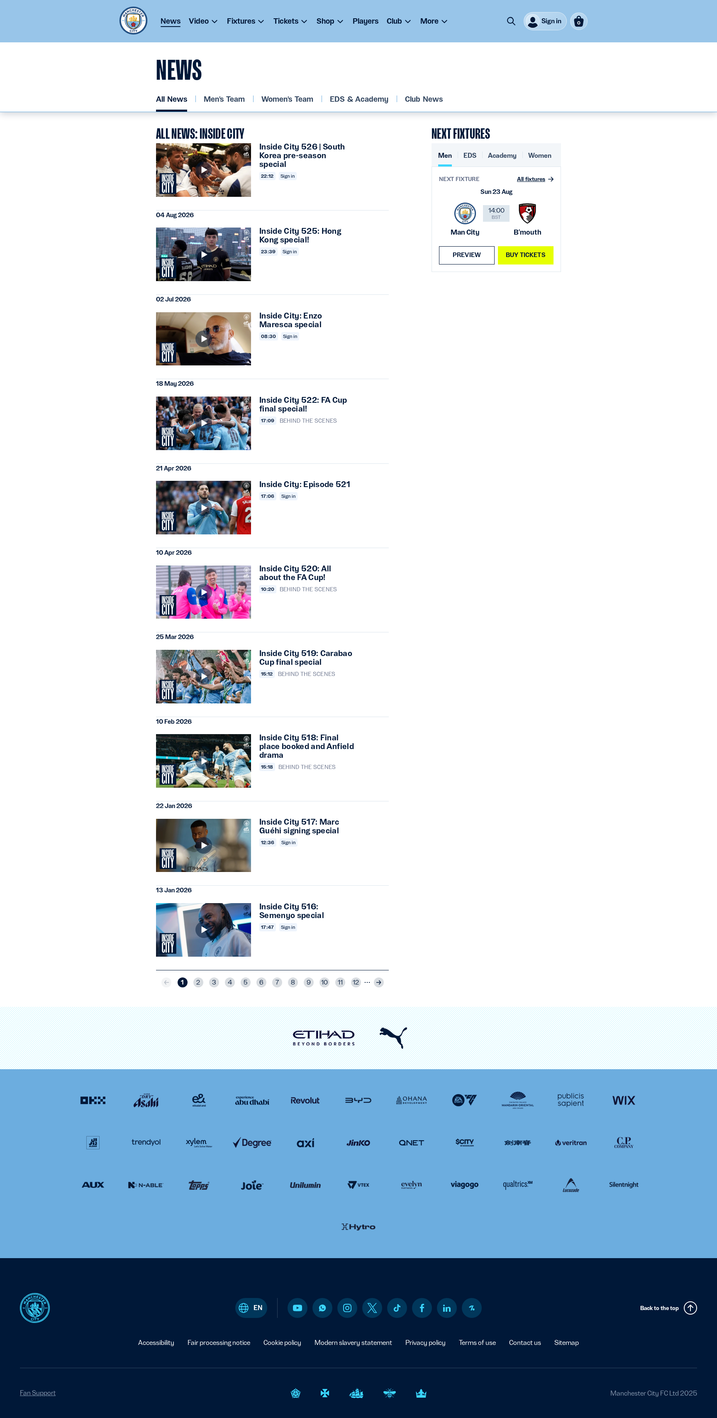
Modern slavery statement (353, 1342)
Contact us (525, 1342)
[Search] (511, 21)
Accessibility (156, 1342)
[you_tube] (297, 1308)
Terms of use (477, 1342)
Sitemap (566, 1342)
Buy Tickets (526, 255)
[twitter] (372, 1308)
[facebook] (422, 1308)
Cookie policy (282, 1342)
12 (356, 982)
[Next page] (379, 982)
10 (324, 982)
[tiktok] (397, 1308)
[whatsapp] (322, 1308)
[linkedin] (447, 1308)
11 (340, 982)
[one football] (472, 1308)
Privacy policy (425, 1342)
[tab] (445, 159)
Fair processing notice (219, 1342)
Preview (467, 255)
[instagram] (347, 1308)
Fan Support (38, 1392)
